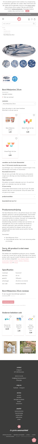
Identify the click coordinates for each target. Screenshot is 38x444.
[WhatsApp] (34, 440)
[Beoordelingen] (19, 92)
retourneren (19, 403)
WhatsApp (19, 380)
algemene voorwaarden (19, 434)
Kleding (11, 261)
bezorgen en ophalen (19, 399)
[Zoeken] (34, 23)
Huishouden (5, 262)
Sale (11, 262)
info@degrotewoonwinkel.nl (19, 378)
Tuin (19, 259)
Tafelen (21, 261)
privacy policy (31, 5)
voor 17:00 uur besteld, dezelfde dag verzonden (19, 14)
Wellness (26, 261)
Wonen (23, 259)
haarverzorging (19, 413)
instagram (22, 387)
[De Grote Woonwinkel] (19, 19)
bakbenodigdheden (17, 9)
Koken (16, 261)
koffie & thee (19, 417)
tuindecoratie (19, 415)
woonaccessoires (19, 411)
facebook (16, 387)
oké (27, 11)
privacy (28, 434)
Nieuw (16, 262)
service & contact (10, 436)
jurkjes (19, 419)
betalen (19, 401)
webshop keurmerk (7, 434)
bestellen (19, 397)
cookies (33, 434)
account (19, 395)
